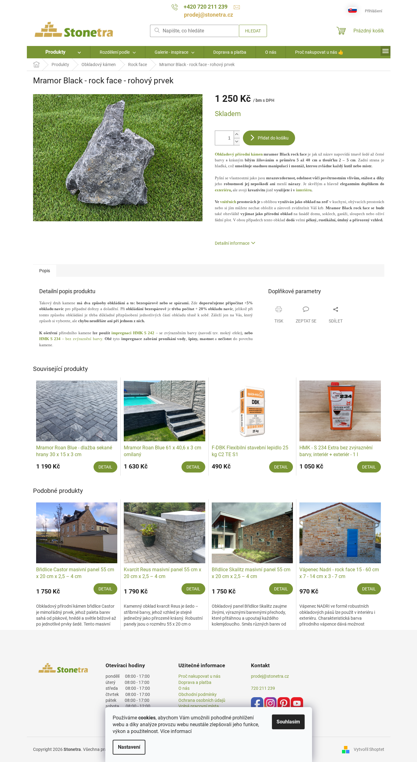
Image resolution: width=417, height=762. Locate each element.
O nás (184, 688)
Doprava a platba (194, 682)
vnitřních (228, 201)
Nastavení (129, 747)
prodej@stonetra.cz (270, 676)
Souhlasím (288, 722)
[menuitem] (58, 52)
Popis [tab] (44, 270)
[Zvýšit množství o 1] (237, 134)
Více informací (176, 731)
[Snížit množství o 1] (237, 141)
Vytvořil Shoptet (369, 749)
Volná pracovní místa (198, 706)
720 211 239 (263, 688)
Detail (105, 466)
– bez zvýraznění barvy (70, 338)
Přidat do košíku (273, 137)
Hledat (253, 30)
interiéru (303, 190)
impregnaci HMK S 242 (132, 333)
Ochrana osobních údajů (201, 700)
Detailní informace (232, 243)
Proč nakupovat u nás (199, 676)
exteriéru (223, 190)
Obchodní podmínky (197, 694)
